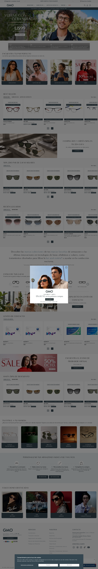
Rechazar (69, 565)
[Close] (66, 267)
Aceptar (48, 565)
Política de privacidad (38, 561)
